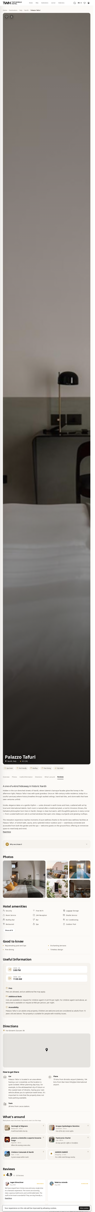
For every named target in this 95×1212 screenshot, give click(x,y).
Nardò (26, 10)
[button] (46, 1050)
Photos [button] (14, 777)
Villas (37, 2)
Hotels (31, 2)
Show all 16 (9, 930)
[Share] (12, 17)
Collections (61, 2)
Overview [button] (6, 777)
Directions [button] (38, 777)
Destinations (44, 2)
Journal (53, 2)
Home (5, 10)
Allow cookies (84, 1208)
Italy (20, 10)
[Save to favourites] (7, 17)
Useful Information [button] (26, 777)
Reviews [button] (60, 777)
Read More (7, 832)
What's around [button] (50, 777)
